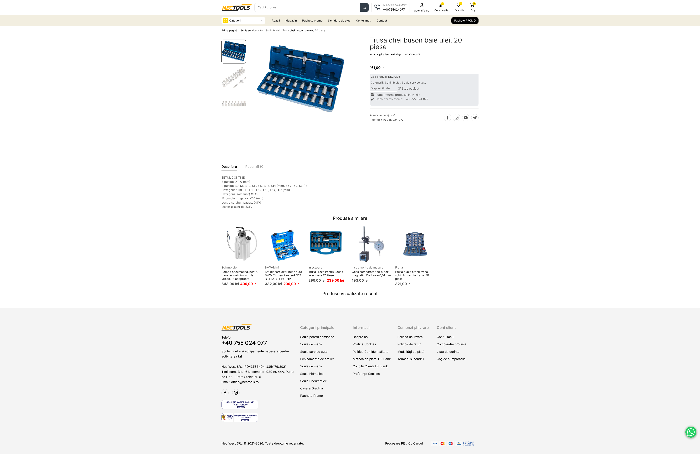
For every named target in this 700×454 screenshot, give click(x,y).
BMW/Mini (272, 267)
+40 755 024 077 (392, 119)
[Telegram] (475, 117)
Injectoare (315, 267)
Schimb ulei (272, 30)
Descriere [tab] (229, 167)
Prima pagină (229, 30)
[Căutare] (364, 7)
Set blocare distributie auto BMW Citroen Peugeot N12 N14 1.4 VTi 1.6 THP (283, 275)
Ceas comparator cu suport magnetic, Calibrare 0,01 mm (371, 273)
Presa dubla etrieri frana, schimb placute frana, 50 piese (412, 275)
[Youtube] (465, 117)
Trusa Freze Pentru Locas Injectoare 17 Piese (325, 273)
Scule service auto (251, 30)
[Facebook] (447, 117)
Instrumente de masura (367, 267)
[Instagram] (456, 117)
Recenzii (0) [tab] (255, 167)
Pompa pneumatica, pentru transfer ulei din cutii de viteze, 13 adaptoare (239, 275)
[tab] (229, 167)
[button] (421, 7)
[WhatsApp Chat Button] (690, 432)
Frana (399, 267)
